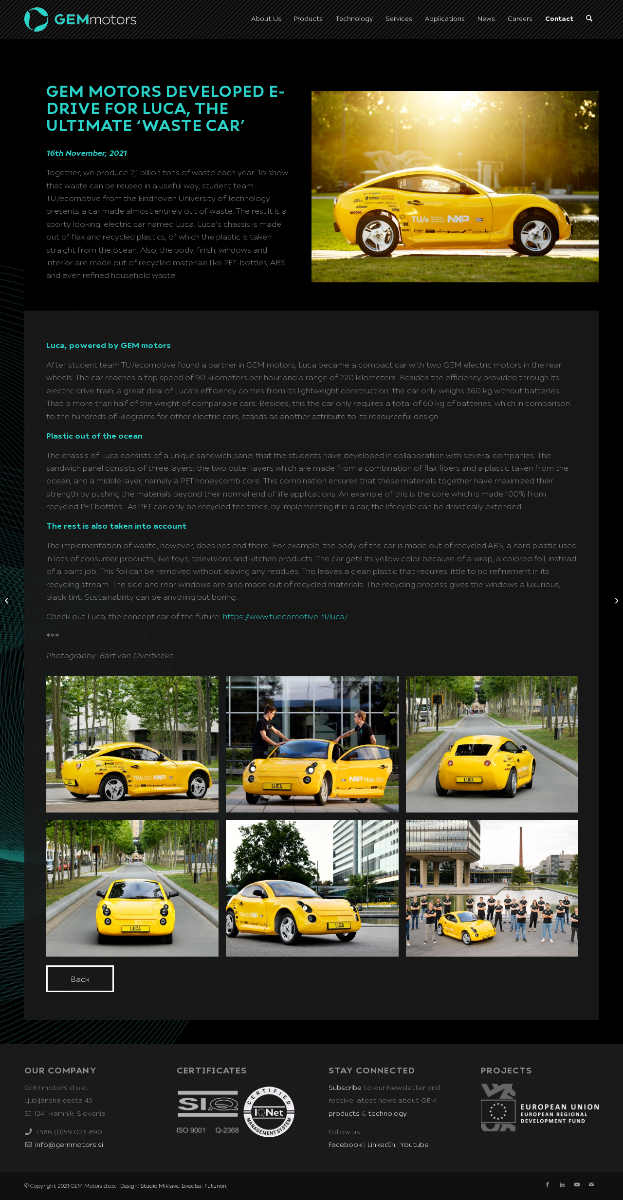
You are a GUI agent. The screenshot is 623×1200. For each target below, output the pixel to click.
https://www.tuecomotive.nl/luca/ (285, 617)
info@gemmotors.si (69, 1145)
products (344, 1113)
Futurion (215, 1186)
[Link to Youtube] (576, 1185)
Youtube (414, 1145)
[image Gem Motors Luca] (136, 748)
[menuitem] (266, 19)
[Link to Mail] (591, 1185)
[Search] (589, 19)
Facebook (345, 1145)
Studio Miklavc (160, 1186)
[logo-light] (80, 19)
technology (387, 1113)
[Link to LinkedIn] (562, 1185)
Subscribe (345, 1088)
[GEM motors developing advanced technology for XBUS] (7, 600)
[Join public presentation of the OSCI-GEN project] (615, 600)
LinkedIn (381, 1145)
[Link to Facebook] (547, 1185)
